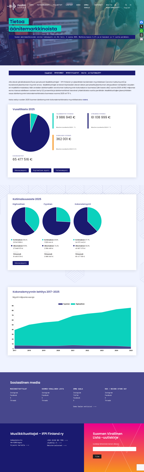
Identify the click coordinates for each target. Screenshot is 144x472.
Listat (69, 5)
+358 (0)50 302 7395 (55, 440)
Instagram (14, 393)
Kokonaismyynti (21, 170)
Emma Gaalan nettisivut (82, 406)
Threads (13, 400)
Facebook (13, 395)
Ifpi (31, 5)
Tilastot (57, 5)
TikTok (76, 395)
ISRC (78, 5)
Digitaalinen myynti (41, 170)
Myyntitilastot (72, 73)
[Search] (126, 5)
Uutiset (99, 5)
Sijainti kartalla (17, 445)
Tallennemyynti (62, 170)
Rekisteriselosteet (54, 445)
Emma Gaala (87, 6)
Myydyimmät (59, 73)
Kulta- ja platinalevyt (113, 6)
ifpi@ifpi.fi (52, 443)
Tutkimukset (43, 5)
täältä (85, 100)
